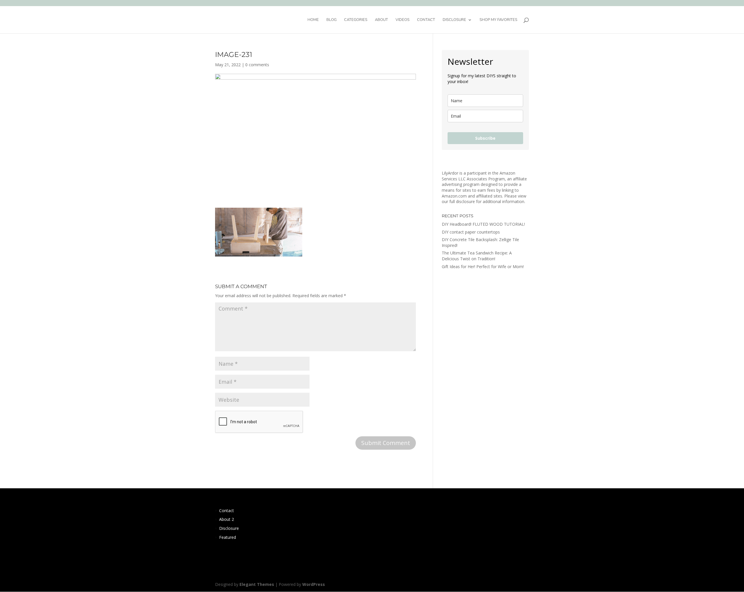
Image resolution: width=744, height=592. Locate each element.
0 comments (257, 64)
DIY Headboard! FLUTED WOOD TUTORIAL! (483, 224)
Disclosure (454, 20)
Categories (355, 20)
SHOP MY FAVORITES (498, 20)
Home (313, 20)
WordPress (313, 584)
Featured (227, 537)
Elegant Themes (256, 584)
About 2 (226, 519)
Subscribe (485, 138)
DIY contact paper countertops (471, 232)
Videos (402, 20)
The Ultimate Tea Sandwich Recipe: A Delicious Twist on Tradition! (477, 255)
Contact (426, 20)
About (381, 20)
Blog (331, 20)
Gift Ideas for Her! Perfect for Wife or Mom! (483, 266)
